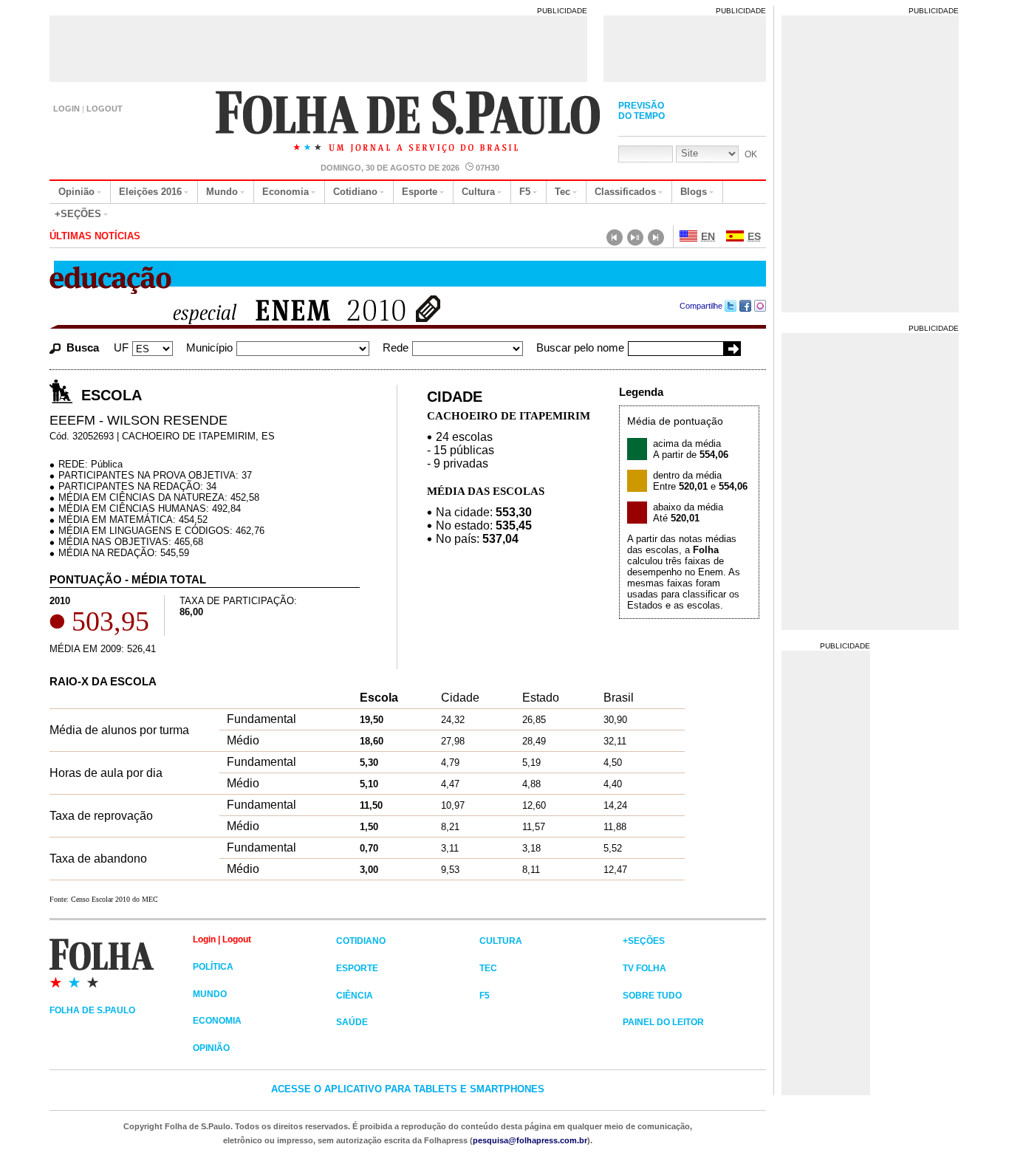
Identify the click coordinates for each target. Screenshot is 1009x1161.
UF (121, 347)
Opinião (76, 191)
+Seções (78, 213)
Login (66, 108)
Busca (82, 347)
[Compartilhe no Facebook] (745, 306)
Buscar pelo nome (580, 347)
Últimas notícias (94, 236)
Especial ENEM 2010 (280, 312)
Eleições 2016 (150, 191)
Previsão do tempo (641, 110)
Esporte (419, 191)
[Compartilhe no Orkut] (760, 306)
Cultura (478, 191)
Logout (104, 108)
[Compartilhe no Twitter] (731, 306)
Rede (395, 347)
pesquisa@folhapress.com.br (530, 1140)
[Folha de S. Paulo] (409, 123)
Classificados (625, 191)
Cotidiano (355, 191)
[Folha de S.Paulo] (121, 962)
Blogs (693, 191)
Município (209, 347)
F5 (524, 191)
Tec (562, 191)
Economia (285, 191)
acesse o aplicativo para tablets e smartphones (407, 1089)
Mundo (222, 191)
